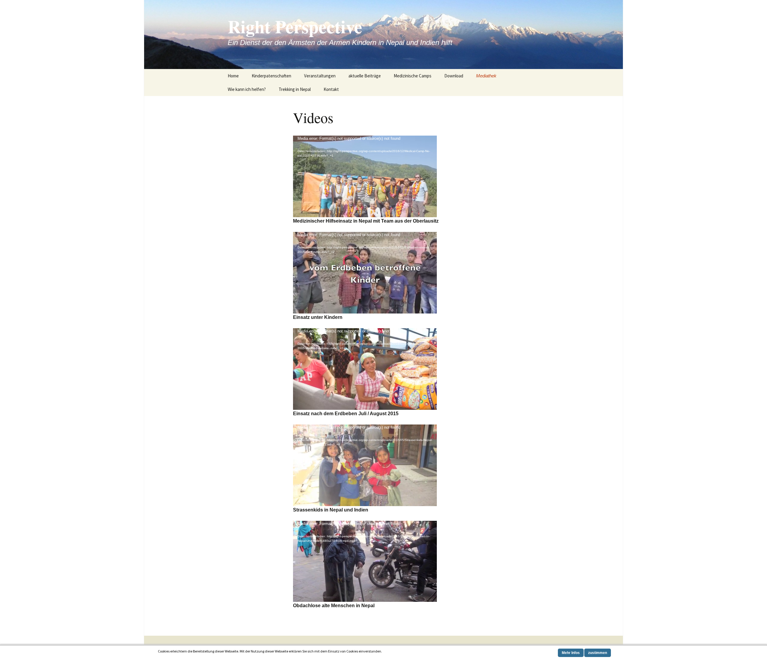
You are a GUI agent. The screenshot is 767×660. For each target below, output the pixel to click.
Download (453, 76)
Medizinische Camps (412, 76)
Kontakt (331, 89)
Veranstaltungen (320, 76)
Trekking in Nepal (295, 89)
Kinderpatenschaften (271, 76)
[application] (365, 176)
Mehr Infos (571, 653)
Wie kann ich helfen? (247, 89)
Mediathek (486, 75)
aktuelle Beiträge (364, 76)
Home (233, 76)
